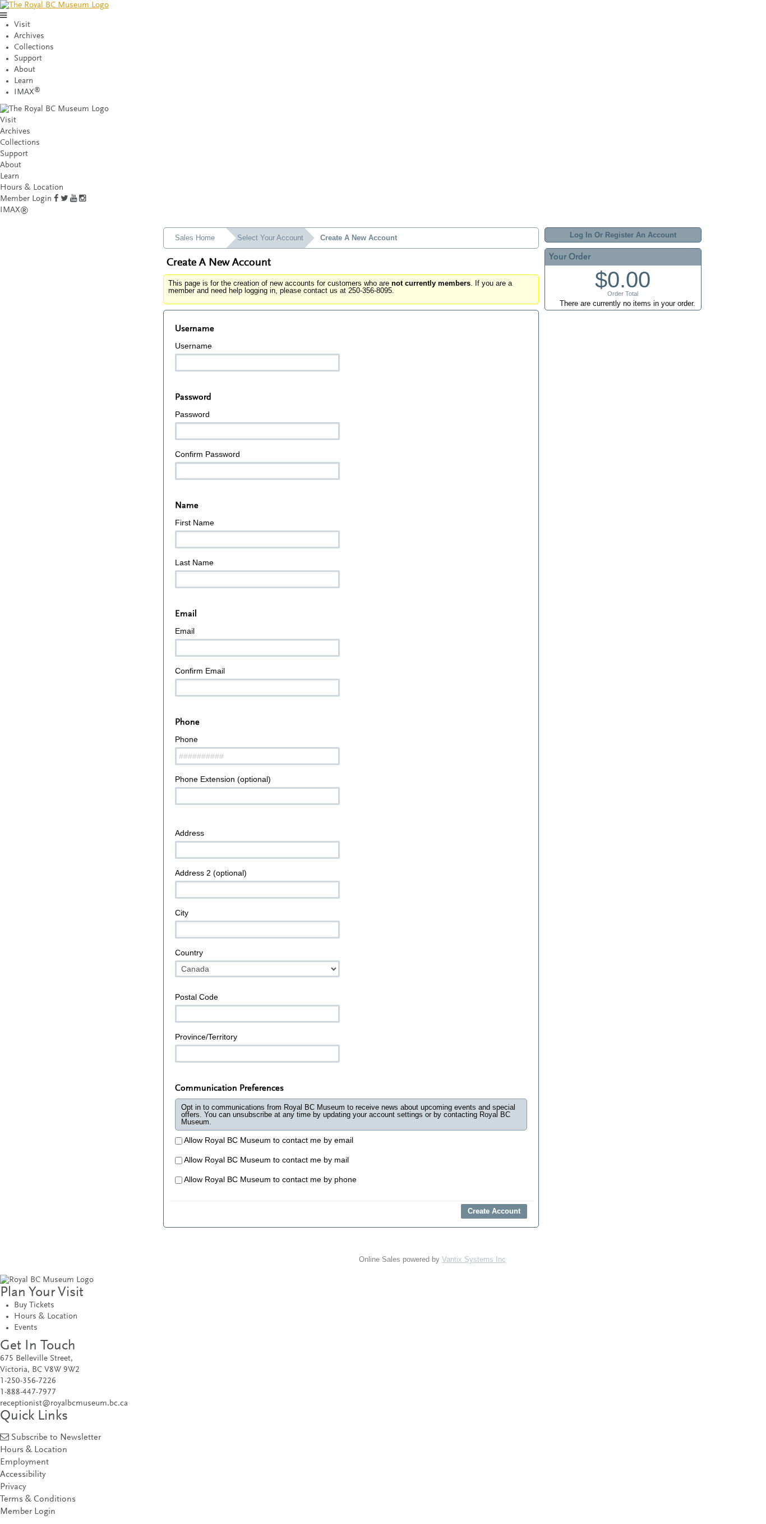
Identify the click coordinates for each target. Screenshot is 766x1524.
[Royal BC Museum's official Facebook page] (56, 199)
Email (185, 630)
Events (26, 1328)
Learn (23, 81)
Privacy (13, 1487)
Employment (24, 1462)
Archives (29, 36)
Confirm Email (200, 670)
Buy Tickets (34, 1305)
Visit (22, 25)
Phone (186, 739)
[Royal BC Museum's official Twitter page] (64, 199)
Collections (34, 47)
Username (193, 345)
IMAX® (14, 210)
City (181, 912)
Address (189, 833)
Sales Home (195, 238)
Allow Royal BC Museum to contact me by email (267, 1140)
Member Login (26, 199)
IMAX (27, 92)
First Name (194, 522)
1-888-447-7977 (28, 1392)
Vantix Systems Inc (474, 1259)
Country (189, 952)
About (24, 70)
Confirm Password (207, 454)
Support (28, 58)
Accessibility (22, 1475)
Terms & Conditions (38, 1499)
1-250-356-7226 (28, 1381)
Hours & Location (31, 188)
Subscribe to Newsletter (56, 1438)
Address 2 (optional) (211, 872)
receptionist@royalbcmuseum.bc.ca (64, 1403)
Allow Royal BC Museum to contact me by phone (269, 1179)
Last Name (194, 562)
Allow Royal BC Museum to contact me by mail (265, 1159)
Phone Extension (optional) (223, 779)
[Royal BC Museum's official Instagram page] (82, 199)
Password (192, 414)
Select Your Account (270, 238)
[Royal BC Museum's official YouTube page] (73, 199)
